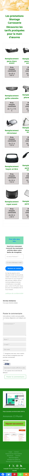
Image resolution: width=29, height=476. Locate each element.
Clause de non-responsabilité (13, 453)
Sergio (10, 452)
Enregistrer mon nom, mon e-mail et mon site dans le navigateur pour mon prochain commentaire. (13, 355)
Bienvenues (10, 455)
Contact (16, 452)
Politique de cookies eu (13, 459)
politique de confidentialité (14, 293)
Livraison (17, 455)
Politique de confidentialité (13, 461)
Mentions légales (13, 457)
